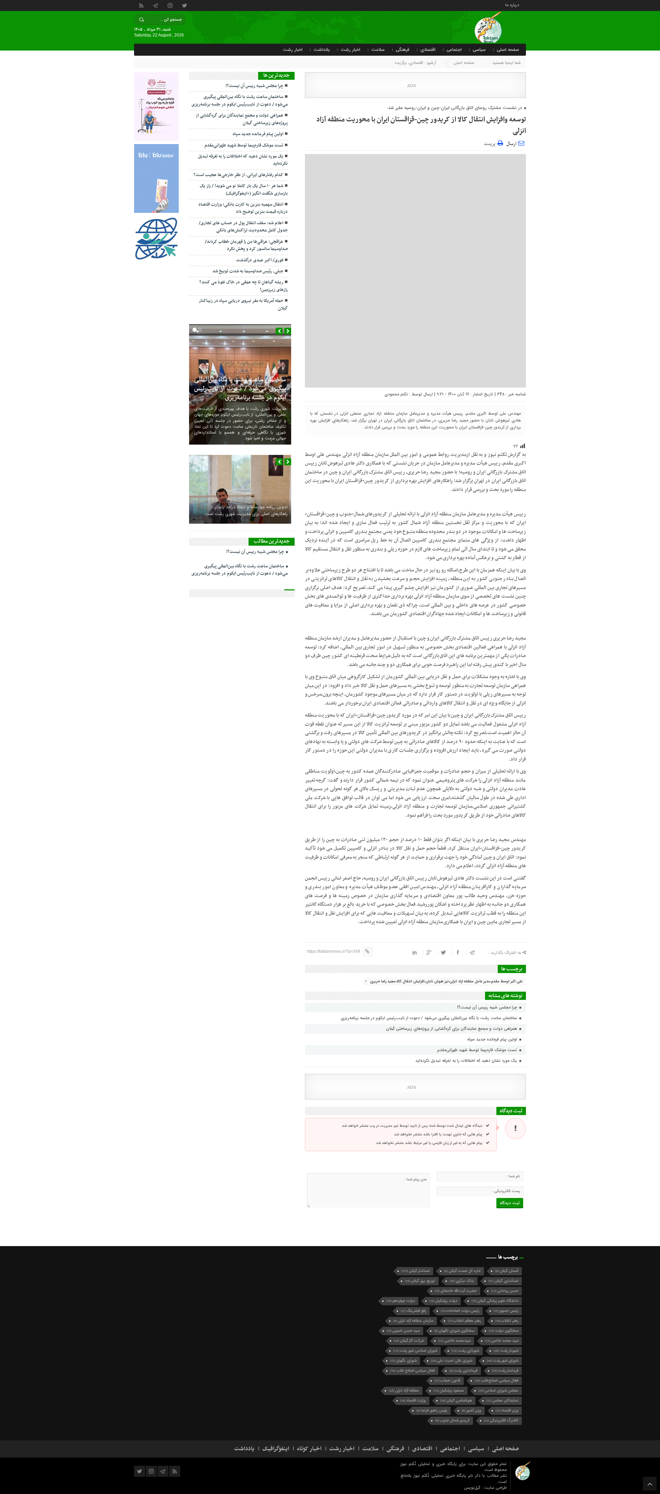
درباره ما (512, 5)
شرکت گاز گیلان (409, 1341)
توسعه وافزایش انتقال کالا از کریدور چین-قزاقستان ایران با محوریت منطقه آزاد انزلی (421, 125)
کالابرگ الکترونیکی (501, 1421)
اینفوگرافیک (275, 1449)
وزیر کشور (471, 1411)
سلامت (378, 49)
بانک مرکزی (462, 1281)
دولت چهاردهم (400, 1301)
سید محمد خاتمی (501, 1341)
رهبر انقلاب (506, 1321)
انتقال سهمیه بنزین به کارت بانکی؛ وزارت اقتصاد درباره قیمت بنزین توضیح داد (243, 208)
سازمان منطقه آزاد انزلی (413, 1321)
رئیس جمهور (506, 1311)
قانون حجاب (447, 1381)
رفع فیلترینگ (413, 1311)
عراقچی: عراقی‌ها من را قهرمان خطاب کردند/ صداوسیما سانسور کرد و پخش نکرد (246, 245)
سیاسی (479, 49)
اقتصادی (428, 49)
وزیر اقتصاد (507, 1411)
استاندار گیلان (416, 1271)
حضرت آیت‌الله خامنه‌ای (456, 1291)
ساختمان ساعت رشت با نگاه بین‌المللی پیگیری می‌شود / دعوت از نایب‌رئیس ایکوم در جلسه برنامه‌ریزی (429, 1018)
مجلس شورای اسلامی (498, 1391)
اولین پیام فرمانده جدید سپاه (492, 1039)
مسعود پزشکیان (448, 1391)
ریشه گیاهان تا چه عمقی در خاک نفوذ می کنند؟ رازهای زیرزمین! (243, 286)
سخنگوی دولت (503, 1331)
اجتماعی (454, 49)
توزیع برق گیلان (420, 1281)
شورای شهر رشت (502, 1361)
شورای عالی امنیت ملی (451, 1361)
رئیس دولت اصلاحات (460, 1311)
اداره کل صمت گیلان (462, 1271)
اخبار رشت (350, 49)
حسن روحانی (504, 1291)
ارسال (511, 144)
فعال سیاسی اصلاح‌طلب (496, 1381)
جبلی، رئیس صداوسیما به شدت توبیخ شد (247, 271)
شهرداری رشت (465, 1351)
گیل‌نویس (473, 1487)
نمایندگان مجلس (502, 1401)
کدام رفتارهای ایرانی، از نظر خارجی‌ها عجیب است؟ (238, 175)
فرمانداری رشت (463, 1371)
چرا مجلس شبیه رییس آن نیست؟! (487, 1007)
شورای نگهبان (403, 1361)
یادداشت (322, 49)
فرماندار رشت (505, 1371)
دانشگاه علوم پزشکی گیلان (495, 1301)
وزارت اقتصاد (413, 1401)
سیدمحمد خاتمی (454, 1341)
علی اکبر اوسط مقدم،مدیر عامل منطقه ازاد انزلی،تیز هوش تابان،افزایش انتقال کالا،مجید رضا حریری (446, 981)
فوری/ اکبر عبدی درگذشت (259, 260)
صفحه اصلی (508, 49)
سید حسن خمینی (403, 1331)
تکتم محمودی (396, 394)
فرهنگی (402, 49)
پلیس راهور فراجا (431, 1411)
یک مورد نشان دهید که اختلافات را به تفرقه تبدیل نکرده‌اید (466, 1060)
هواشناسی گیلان (456, 1401)
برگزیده (401, 62)
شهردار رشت (506, 1351)
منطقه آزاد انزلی (404, 1391)
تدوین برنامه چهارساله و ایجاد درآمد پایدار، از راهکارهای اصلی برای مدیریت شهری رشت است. (246, 510)
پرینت (490, 143)
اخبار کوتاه (309, 1449)
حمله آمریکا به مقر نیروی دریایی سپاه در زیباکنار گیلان (243, 304)
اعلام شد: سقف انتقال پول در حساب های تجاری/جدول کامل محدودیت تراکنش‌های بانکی (243, 226)
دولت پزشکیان (443, 1301)
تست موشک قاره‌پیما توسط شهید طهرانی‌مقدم (477, 1050)
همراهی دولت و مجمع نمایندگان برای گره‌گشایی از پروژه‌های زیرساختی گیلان (452, 1028)
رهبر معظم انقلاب (464, 1321)
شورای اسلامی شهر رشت (415, 1351)
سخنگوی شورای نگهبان (454, 1331)
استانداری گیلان (503, 1281)
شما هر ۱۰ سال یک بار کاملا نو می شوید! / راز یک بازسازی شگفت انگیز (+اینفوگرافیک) (244, 189)
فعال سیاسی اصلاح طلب (412, 1371)
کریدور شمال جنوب (452, 1421)
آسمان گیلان (506, 1271)
